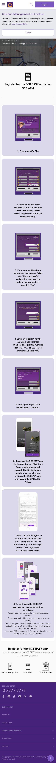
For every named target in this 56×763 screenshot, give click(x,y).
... (18, 41)
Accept (28, 32)
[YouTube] (19, 696)
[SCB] (10, 4)
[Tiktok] (14, 696)
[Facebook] (3, 696)
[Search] (31, 4)
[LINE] (8, 696)
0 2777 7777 (14, 690)
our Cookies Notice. (20, 23)
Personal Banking (8, 41)
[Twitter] (25, 696)
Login (44, 4)
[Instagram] (30, 696)
